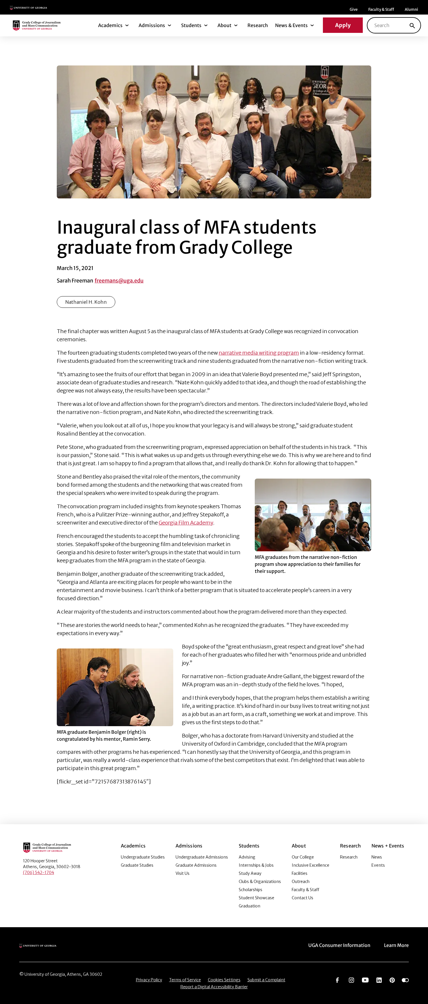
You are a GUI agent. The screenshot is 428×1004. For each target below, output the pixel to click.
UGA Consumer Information (339, 945)
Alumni (411, 9)
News (377, 857)
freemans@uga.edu (119, 280)
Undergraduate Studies (143, 857)
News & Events (291, 25)
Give (354, 9)
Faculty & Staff (381, 9)
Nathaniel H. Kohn (86, 302)
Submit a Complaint (266, 979)
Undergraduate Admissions (202, 857)
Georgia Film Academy (186, 522)
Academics (110, 25)
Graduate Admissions (196, 865)
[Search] (412, 25)
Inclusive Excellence (310, 865)
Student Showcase (256, 897)
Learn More (396, 945)
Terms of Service (185, 979)
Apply (343, 25)
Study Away (250, 873)
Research (257, 25)
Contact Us (302, 897)
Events (378, 865)
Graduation (249, 906)
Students (191, 25)
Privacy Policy (149, 979)
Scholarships (250, 889)
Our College (303, 857)
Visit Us (183, 873)
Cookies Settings (224, 979)
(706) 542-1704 (38, 872)
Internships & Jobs (256, 865)
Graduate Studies (137, 865)
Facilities (299, 873)
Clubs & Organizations (260, 881)
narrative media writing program (259, 352)
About (224, 25)
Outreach (300, 881)
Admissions (152, 25)
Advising (247, 857)
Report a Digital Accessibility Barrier (214, 986)
